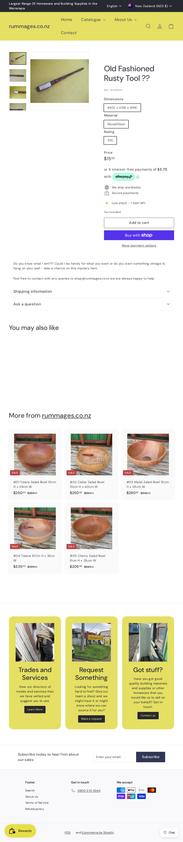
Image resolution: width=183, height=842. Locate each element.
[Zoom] (59, 81)
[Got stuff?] (148, 642)
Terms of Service (37, 803)
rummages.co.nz (29, 26)
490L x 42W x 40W (122, 108)
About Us (123, 19)
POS (68, 832)
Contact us (148, 715)
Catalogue (91, 19)
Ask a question (27, 304)
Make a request (91, 719)
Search (30, 790)
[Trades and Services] (35, 642)
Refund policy (34, 809)
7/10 (110, 140)
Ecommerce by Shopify (98, 832)
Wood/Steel (116, 124)
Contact (69, 32)
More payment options (139, 245)
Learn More (35, 709)
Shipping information (32, 291)
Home (66, 19)
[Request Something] (91, 642)
